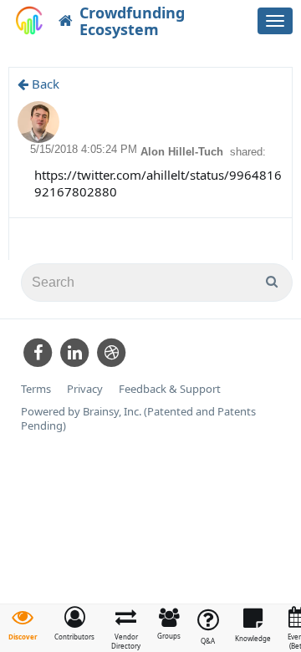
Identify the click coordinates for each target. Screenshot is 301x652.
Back (43, 83)
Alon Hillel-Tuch (183, 151)
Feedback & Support (170, 389)
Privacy (85, 389)
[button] (74, 623)
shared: (248, 151)
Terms (36, 389)
